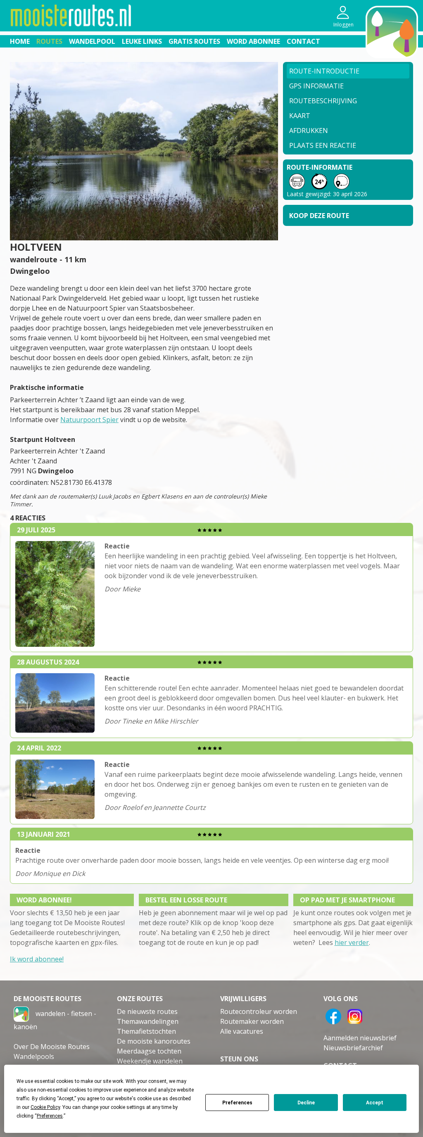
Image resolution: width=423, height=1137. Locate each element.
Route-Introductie (324, 71)
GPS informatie (316, 85)
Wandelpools (34, 1056)
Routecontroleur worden (258, 1011)
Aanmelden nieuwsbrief (360, 1037)
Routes (49, 41)
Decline (306, 1103)
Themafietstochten (146, 1031)
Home (20, 41)
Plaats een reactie (322, 145)
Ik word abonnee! (37, 959)
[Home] (21, 1013)
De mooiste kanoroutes (153, 1041)
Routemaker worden (252, 1021)
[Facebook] (333, 1015)
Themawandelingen (147, 1021)
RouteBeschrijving (323, 100)
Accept (374, 1103)
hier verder (352, 942)
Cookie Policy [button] (45, 1107)
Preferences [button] (50, 1116)
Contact (303, 41)
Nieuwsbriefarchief (353, 1047)
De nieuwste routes (147, 1011)
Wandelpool (92, 41)
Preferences (237, 1103)
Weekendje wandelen (150, 1061)
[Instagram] (355, 1015)
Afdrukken (308, 130)
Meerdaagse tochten (149, 1051)
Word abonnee (253, 41)
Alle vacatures (241, 1031)
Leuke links (142, 41)
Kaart (299, 115)
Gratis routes (194, 41)
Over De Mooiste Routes (52, 1046)
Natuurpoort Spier (89, 419)
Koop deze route (319, 215)
